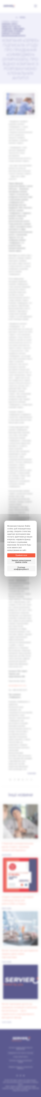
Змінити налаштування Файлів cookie (21, 561)
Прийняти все (21, 555)
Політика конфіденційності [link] (21, 568)
